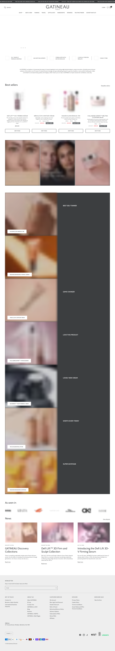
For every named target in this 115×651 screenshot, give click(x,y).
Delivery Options (54, 611)
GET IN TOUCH (9, 597)
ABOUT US (30, 597)
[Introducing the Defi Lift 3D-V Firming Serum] (94, 532)
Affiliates (52, 618)
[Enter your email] (56, 588)
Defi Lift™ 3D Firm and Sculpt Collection (54, 550)
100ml (96, 123)
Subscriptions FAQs (55, 613)
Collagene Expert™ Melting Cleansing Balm (98, 116)
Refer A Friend (53, 607)
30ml (100, 123)
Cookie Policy (75, 602)
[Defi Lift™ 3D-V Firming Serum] (17, 101)
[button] (23, 42)
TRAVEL (44, 12)
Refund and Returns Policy (57, 609)
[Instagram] (84, 635)
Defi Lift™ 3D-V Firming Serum (17, 116)
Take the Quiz (98, 600)
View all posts (106, 519)
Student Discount (54, 604)
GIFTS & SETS (51, 12)
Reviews (29, 611)
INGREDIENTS (61, 12)
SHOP (20, 12)
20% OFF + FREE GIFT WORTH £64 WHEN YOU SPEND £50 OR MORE (19, 1)
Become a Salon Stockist (11, 602)
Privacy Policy (75, 600)
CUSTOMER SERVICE (56, 597)
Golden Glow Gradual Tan (71, 116)
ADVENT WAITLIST (91, 12)
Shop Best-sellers (105, 85)
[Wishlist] (107, 7)
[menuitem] (21, 12)
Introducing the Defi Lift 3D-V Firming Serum (93, 550)
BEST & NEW (29, 12)
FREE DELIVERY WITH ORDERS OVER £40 (49, 1)
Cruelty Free (30, 604)
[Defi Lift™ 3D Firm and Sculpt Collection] (57, 532)
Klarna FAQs (53, 616)
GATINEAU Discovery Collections (17, 550)
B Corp (29, 602)
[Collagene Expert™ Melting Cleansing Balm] (98, 101)
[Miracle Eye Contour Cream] (44, 101)
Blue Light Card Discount (56, 602)
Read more (8, 562)
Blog (28, 609)
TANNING (36, 12)
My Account (53, 600)
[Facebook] (81, 635)
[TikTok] (88, 635)
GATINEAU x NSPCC (32, 613)
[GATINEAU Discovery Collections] (21, 532)
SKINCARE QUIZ (99, 597)
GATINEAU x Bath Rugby (33, 616)
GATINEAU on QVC (32, 607)
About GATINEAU (32, 600)
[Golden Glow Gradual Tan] (71, 101)
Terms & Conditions (77, 604)
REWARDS (69, 12)
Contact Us (8, 600)
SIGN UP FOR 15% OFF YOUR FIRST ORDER (72, 1)
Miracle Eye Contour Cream (44, 116)
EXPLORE (75, 597)
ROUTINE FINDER (79, 12)
